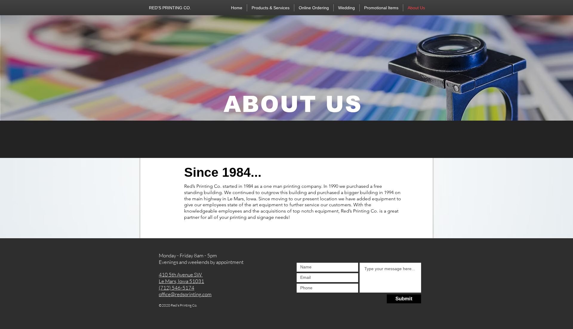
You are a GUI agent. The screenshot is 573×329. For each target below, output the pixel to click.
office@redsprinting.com (185, 294)
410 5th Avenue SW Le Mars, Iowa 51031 (181, 277)
